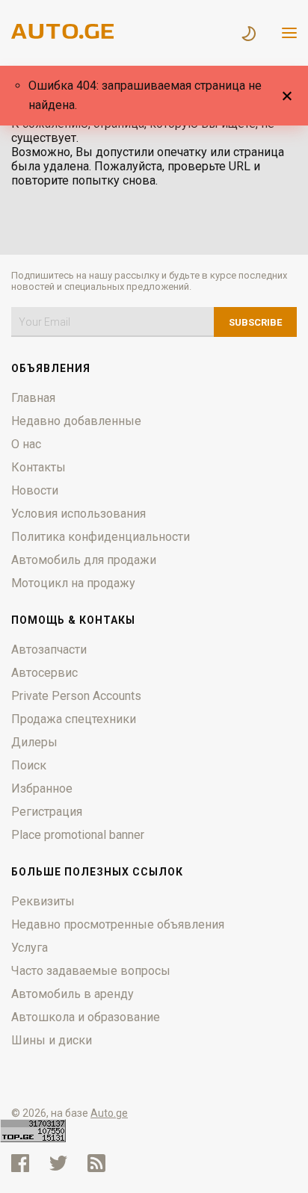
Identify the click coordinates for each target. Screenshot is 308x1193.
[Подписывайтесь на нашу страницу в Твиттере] (58, 1163)
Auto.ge (109, 1113)
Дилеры (34, 742)
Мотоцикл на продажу (73, 583)
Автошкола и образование (85, 1017)
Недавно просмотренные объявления (117, 924)
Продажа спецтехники (73, 719)
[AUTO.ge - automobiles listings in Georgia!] (63, 35)
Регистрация (46, 812)
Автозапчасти (49, 649)
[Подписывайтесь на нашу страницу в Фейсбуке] (20, 1163)
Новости (34, 490)
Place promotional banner (77, 835)
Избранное (42, 788)
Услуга (29, 948)
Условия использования (78, 513)
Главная (33, 398)
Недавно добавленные (76, 421)
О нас (26, 444)
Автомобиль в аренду (72, 994)
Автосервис (44, 673)
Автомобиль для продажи (83, 560)
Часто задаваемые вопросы (90, 971)
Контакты (38, 467)
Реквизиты (43, 901)
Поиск (28, 765)
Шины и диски (51, 1040)
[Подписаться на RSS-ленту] (99, 1163)
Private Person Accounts (76, 696)
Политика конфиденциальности (100, 537)
